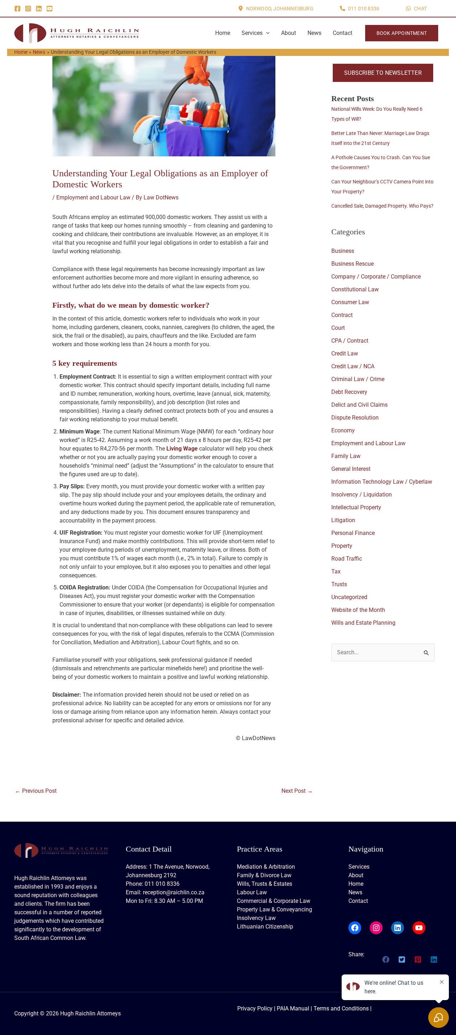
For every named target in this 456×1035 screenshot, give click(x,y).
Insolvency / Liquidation (361, 494)
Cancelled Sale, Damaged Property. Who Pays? (382, 206)
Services (252, 33)
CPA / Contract (349, 340)
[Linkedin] (39, 8)
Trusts (339, 584)
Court (338, 327)
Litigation (343, 520)
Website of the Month (358, 610)
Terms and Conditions (341, 1008)
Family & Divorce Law (264, 875)
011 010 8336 (162, 883)
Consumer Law (350, 302)
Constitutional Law (355, 289)
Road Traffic (346, 558)
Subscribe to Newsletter (383, 72)
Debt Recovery (349, 392)
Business (342, 251)
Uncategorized (349, 597)
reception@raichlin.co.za (173, 892)
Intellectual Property (356, 507)
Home (222, 33)
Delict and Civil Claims (359, 404)
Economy (343, 430)
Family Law (346, 456)
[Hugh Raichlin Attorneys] (76, 32)
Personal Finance (353, 533)
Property (341, 545)
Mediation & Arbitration (266, 866)
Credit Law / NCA (352, 366)
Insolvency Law (256, 918)
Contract (342, 315)
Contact (342, 33)
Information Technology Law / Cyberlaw (381, 481)
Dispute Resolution (355, 417)
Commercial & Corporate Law (273, 901)
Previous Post (36, 790)
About (288, 33)
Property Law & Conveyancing (274, 909)
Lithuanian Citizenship (265, 926)
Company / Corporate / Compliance (376, 276)
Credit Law (344, 353)
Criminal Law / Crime (357, 379)
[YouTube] (49, 8)
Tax (336, 571)
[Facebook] (17, 8)
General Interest (350, 469)
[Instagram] (28, 8)
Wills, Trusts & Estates (264, 883)
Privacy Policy (255, 1008)
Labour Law (252, 892)
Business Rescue (352, 263)
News (314, 33)
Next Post (297, 790)
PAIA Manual (293, 1008)
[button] (276, 8)
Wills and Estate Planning (363, 622)
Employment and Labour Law (93, 197)
